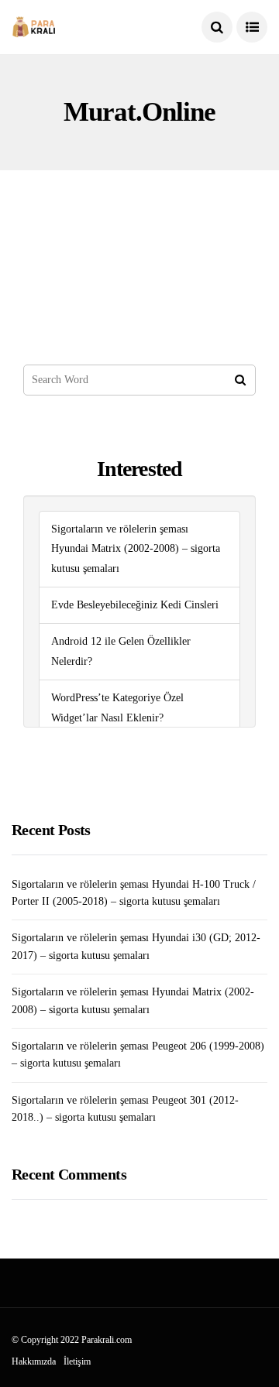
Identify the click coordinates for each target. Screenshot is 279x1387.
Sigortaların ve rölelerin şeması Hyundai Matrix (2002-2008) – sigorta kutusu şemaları (135, 549)
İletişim (77, 1361)
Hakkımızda (34, 1361)
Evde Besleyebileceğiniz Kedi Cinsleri (135, 605)
